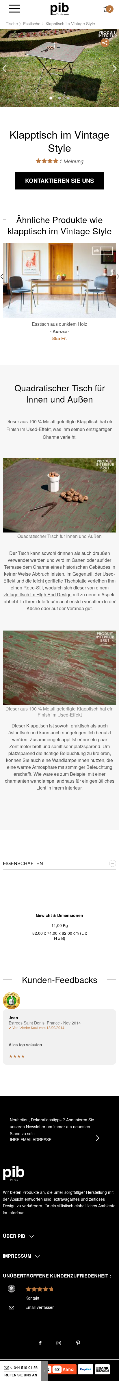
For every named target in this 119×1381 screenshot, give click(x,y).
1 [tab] (50, 98)
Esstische (31, 23)
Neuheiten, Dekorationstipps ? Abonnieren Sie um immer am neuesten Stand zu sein (52, 1126)
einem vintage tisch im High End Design (56, 591)
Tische (12, 23)
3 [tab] (68, 98)
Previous (4, 68)
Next (115, 68)
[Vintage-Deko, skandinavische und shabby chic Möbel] (59, 8)
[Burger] (14, 9)
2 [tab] (59, 98)
